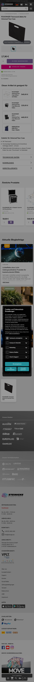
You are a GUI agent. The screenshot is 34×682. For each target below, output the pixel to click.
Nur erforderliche (10, 369)
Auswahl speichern (23, 369)
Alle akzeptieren (17, 364)
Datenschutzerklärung (14, 333)
